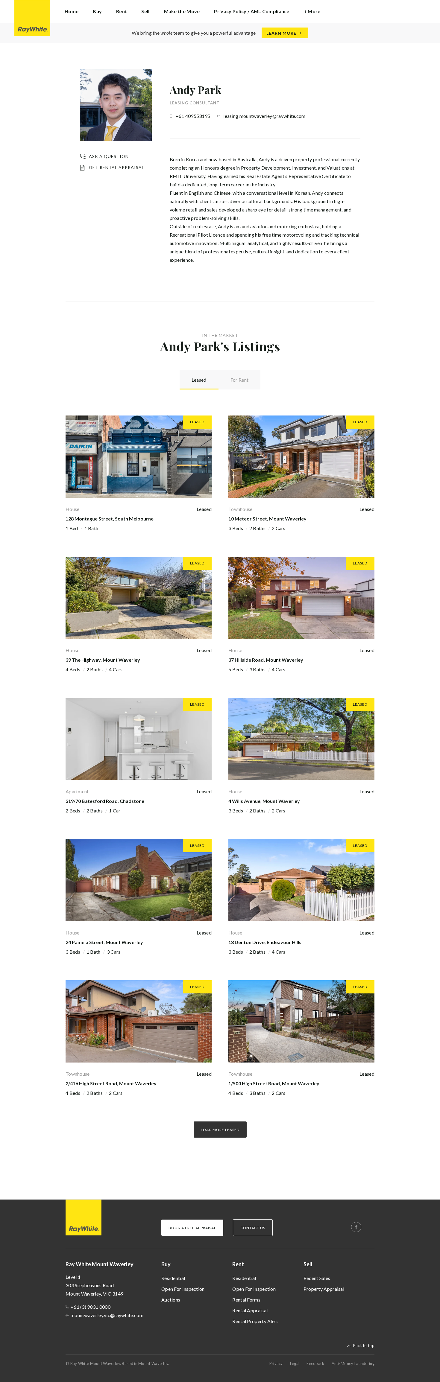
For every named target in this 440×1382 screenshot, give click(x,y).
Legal (295, 1363)
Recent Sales (317, 1278)
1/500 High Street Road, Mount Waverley (273, 1083)
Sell (308, 1264)
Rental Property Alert (255, 1321)
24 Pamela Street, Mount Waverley (104, 942)
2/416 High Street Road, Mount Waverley (111, 1083)
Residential (173, 1278)
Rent (238, 1264)
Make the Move (182, 11)
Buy (166, 1264)
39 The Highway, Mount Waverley (103, 660)
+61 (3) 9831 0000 (90, 1307)
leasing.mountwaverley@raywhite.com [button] (264, 116)
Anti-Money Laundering (353, 1363)
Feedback (315, 1363)
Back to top (363, 1345)
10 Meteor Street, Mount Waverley (267, 518)
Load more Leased (220, 1129)
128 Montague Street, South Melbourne (110, 518)
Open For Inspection (183, 1289)
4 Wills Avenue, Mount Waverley (264, 801)
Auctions (170, 1299)
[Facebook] (356, 1227)
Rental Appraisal (250, 1310)
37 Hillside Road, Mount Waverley (265, 660)
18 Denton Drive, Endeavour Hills (264, 942)
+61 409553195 (193, 116)
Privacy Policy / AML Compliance (251, 11)
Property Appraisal (324, 1289)
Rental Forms (246, 1299)
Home (71, 11)
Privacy (276, 1363)
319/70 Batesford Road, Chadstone (105, 801)
